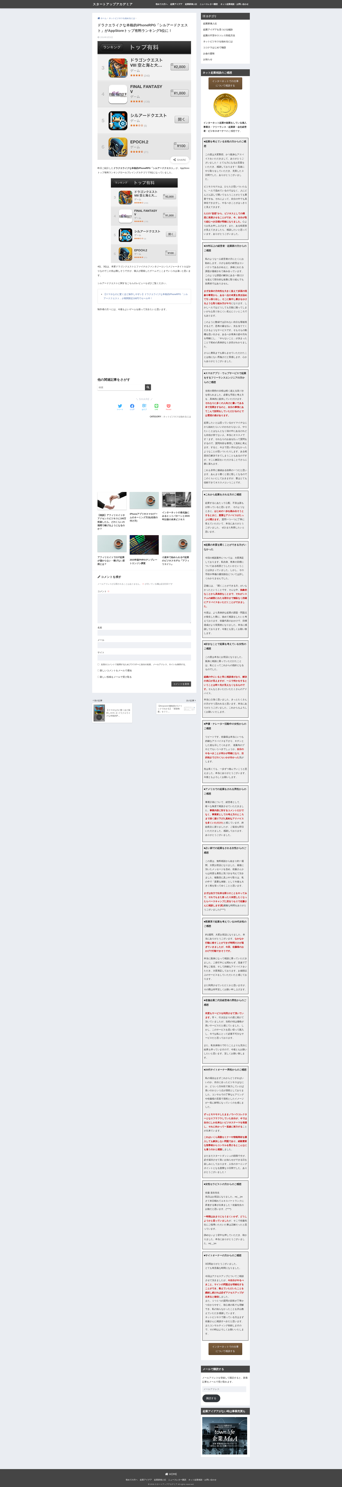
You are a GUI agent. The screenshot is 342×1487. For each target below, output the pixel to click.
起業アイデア (176, 4)
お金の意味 (209, 53)
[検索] (148, 387)
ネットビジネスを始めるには (177, 416)
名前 (100, 627)
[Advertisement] (144, 342)
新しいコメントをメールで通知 (116, 670)
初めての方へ (162, 4)
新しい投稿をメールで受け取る (116, 677)
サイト (101, 652)
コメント (104, 591)
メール (101, 640)
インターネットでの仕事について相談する (225, 83)
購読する (211, 1398)
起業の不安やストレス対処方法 (219, 35)
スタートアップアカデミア (113, 4)
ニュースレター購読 (209, 4)
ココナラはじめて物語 (214, 47)
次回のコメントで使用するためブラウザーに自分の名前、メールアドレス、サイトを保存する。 (144, 664)
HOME (172, 1474)
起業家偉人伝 (191, 4)
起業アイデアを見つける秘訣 (218, 29)
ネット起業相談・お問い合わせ (234, 4)
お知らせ (207, 59)
